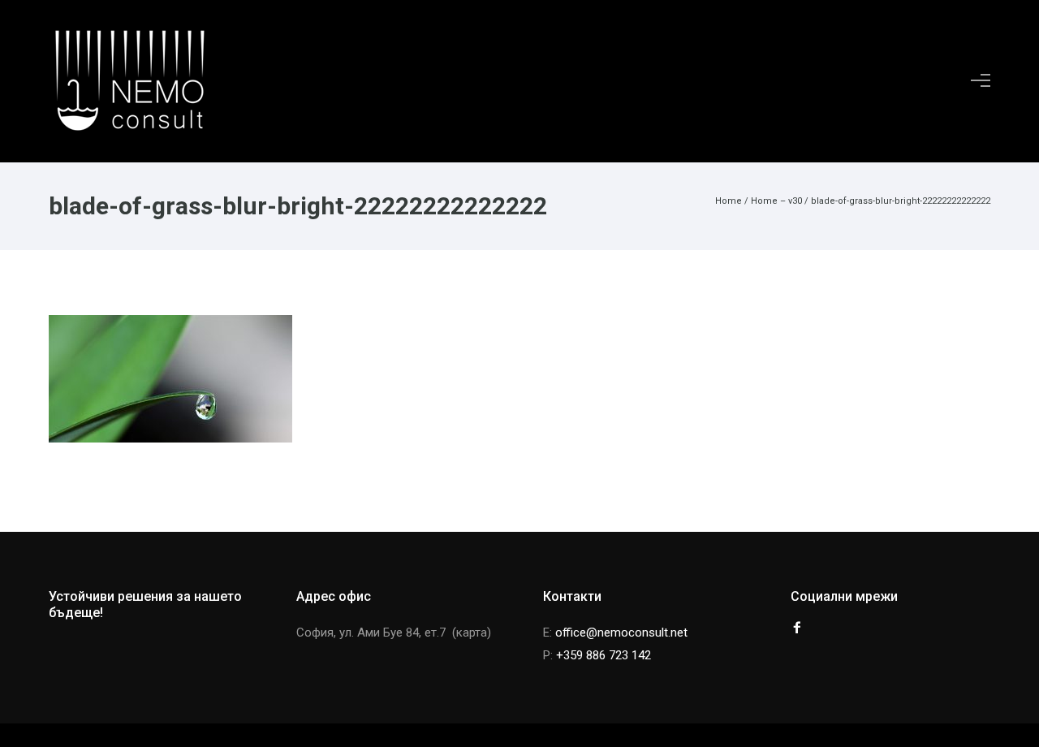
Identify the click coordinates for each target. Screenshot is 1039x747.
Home (728, 201)
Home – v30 (776, 201)
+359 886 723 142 (603, 655)
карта (471, 632)
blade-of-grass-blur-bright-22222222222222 (900, 201)
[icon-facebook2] (797, 628)
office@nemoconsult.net (621, 632)
